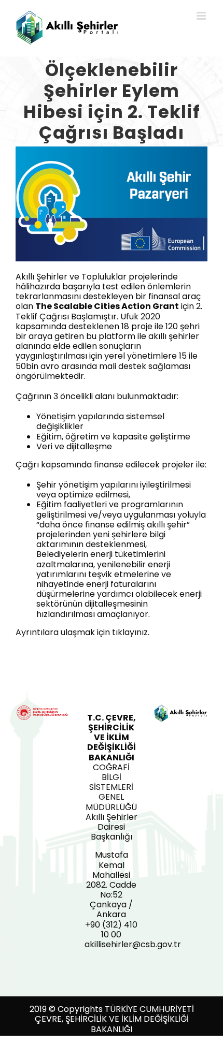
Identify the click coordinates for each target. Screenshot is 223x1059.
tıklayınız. (130, 632)
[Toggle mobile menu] (202, 15)
